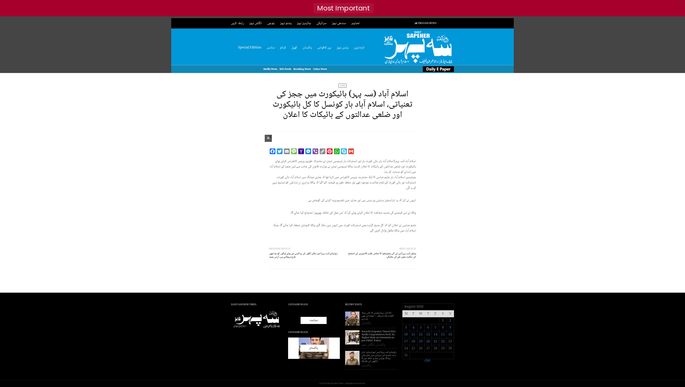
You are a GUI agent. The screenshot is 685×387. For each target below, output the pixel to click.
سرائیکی (321, 23)
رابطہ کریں (237, 23)
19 (421, 341)
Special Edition (249, 47)
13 (428, 334)
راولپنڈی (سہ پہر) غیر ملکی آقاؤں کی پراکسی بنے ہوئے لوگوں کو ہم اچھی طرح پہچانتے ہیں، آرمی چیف (303, 255)
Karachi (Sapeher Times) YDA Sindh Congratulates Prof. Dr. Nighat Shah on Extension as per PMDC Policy (378, 336)
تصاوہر (355, 23)
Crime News (320, 69)
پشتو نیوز (285, 23)
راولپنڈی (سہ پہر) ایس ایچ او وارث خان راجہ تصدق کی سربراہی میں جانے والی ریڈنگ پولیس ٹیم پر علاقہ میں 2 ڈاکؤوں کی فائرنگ (379, 357)
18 (413, 341)
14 (435, 334)
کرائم (283, 47)
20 (428, 341)
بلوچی (271, 23)
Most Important (343, 8)
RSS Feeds (285, 69)
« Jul (427, 360)
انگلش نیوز (255, 23)
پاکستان (307, 47)
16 (450, 334)
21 (435, 341)
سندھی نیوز (339, 23)
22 (443, 341)
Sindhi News (270, 69)
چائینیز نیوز (304, 23)
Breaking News (302, 69)
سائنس (271, 47)
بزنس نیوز (343, 47)
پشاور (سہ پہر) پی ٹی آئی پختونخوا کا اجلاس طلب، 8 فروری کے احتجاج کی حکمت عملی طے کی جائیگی (382, 255)
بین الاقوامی (324, 47)
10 (406, 334)
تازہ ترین (359, 47)
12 (421, 334)
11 (413, 334)
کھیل (294, 47)
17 (406, 341)
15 (443, 334)
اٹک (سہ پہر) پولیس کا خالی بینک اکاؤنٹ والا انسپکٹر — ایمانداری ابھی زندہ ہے (378, 316)
